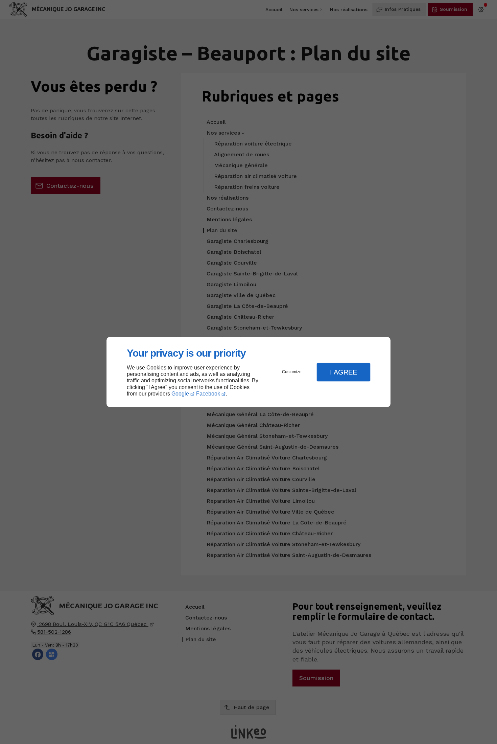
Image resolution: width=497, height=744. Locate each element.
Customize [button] (292, 371)
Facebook (208, 394)
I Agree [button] (343, 372)
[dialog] (248, 372)
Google (180, 394)
